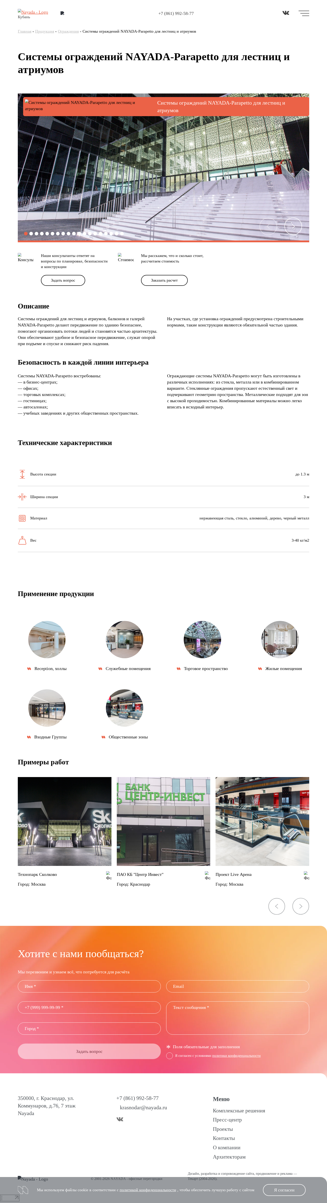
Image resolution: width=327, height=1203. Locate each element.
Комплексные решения (239, 1111)
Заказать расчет (164, 280)
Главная (24, 31)
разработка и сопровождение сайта (227, 1173)
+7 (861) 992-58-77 (176, 13)
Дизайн (193, 1173)
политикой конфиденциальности (148, 1190)
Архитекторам (229, 1157)
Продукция (44, 31)
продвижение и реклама (274, 1173)
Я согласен (284, 1189)
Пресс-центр (227, 1120)
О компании (226, 1147)
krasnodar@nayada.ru (143, 1107)
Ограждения (68, 31)
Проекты (223, 1129)
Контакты (224, 1138)
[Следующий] (293, 226)
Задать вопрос (63, 280)
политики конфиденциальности (236, 1056)
